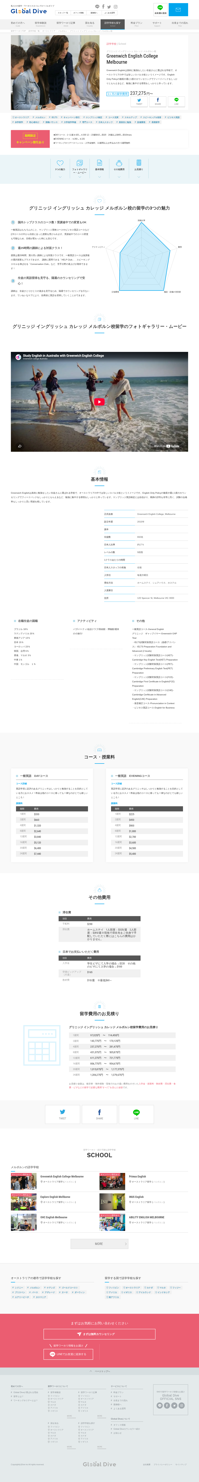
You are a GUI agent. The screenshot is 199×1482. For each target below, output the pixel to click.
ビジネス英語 (173, 117)
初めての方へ (18, 24)
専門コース (87, 122)
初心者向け (34, 122)
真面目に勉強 (125, 122)
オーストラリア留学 (53, 1182)
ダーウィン (80, 1292)
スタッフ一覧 (63, 13)
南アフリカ (114, 1297)
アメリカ (113, 1292)
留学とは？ (19, 1396)
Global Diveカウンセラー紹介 (126, 1429)
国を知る (90, 24)
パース (35, 1292)
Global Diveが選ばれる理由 (26, 1392)
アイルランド (145, 1292)
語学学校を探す (112, 24)
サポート (157, 24)
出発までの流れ (180, 24)
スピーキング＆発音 (152, 117)
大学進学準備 (70, 122)
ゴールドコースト (70, 1288)
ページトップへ (101, 1371)
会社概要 (146, 1464)
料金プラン (136, 24)
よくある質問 (109, 13)
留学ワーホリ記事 (66, 24)
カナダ (150, 1288)
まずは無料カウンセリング (99, 1334)
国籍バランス (52, 122)
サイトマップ (181, 1464)
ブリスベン (20, 1292)
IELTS (54, 117)
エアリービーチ (22, 1297)
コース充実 (113, 117)
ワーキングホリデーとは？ (26, 1400)
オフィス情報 (78, 13)
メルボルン (62, 31)
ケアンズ (51, 1288)
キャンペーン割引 (72, 117)
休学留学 (19, 122)
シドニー (19, 1288)
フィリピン (114, 1288)
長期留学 (156, 122)
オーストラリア (48, 31)
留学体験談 (40, 24)
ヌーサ (65, 1292)
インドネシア (164, 1292)
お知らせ (117, 1433)
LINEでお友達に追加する (71, 1354)
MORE (99, 1244)
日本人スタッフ (106, 122)
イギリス (128, 1292)
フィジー (177, 1288)
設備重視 (141, 122)
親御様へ (94, 13)
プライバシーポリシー (163, 1464)
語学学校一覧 (34, 31)
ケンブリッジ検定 (94, 117)
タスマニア (41, 1297)
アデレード (50, 1292)
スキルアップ (131, 117)
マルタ (163, 1288)
